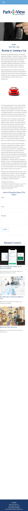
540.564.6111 (15, 504)
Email (2, 206)
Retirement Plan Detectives (8, 327)
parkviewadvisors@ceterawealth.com (14, 509)
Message (3, 216)
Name (2, 197)
